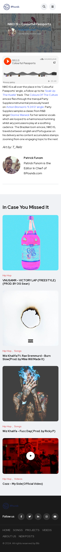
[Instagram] (46, 516)
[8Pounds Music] (11, 6)
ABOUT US (9, 536)
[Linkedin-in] (38, 516)
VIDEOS (47, 530)
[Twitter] (29, 516)
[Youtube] (55, 516)
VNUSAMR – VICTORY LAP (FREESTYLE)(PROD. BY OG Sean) (29, 282)
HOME (6, 530)
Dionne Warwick (20, 115)
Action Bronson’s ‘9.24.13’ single (25, 107)
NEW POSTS (26, 536)
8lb (37, 543)
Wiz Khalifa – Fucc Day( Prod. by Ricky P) (29, 431)
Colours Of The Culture (44, 95)
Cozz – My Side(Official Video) (23, 484)
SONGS (18, 530)
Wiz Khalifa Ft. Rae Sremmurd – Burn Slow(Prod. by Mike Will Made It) (27, 357)
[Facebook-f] (21, 516)
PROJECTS (32, 530)
